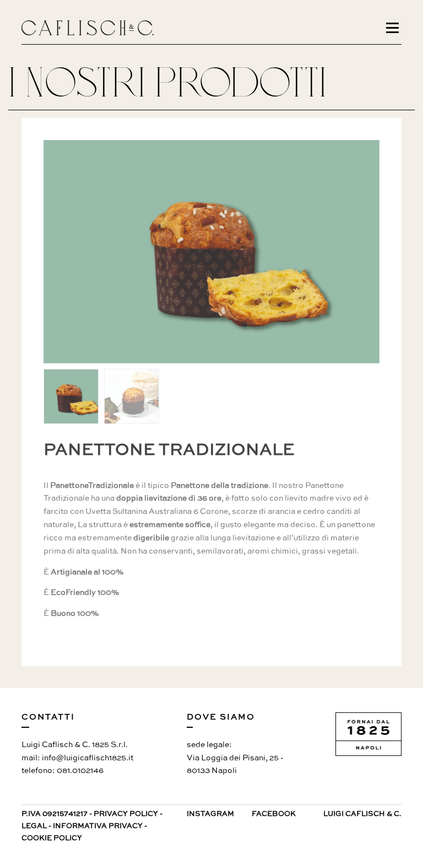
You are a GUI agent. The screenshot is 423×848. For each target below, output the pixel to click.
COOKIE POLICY (51, 838)
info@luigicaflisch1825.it (87, 758)
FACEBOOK (274, 814)
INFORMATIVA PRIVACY (98, 826)
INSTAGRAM (210, 814)
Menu (394, 27)
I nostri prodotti (167, 82)
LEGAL (34, 826)
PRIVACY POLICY (126, 814)
